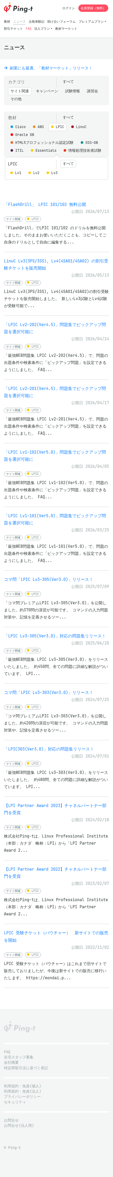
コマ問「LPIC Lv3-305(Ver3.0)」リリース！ (48, 579)
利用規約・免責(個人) (22, 1086)
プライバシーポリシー (22, 1096)
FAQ (28, 29)
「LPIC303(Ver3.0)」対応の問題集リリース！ (49, 749)
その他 (16, 99)
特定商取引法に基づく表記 (26, 1068)
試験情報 (72, 91)
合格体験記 (36, 21)
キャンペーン (47, 91)
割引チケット (13, 29)
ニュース (19, 21)
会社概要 (11, 1062)
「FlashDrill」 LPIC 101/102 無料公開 (45, 204)
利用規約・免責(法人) (22, 1091)
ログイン (68, 8)
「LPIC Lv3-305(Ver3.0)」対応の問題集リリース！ (55, 635)
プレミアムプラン (91, 21)
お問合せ (11, 1120)
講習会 (92, 91)
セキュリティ (15, 1102)
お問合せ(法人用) (19, 1125)
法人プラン (42, 29)
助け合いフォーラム (61, 21)
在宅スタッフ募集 (18, 1057)
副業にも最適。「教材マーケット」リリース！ (50, 67)
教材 (7, 21)
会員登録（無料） (93, 8)
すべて (68, 81)
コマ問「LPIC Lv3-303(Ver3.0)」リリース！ (48, 692)
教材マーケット (66, 29)
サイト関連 (20, 91)
